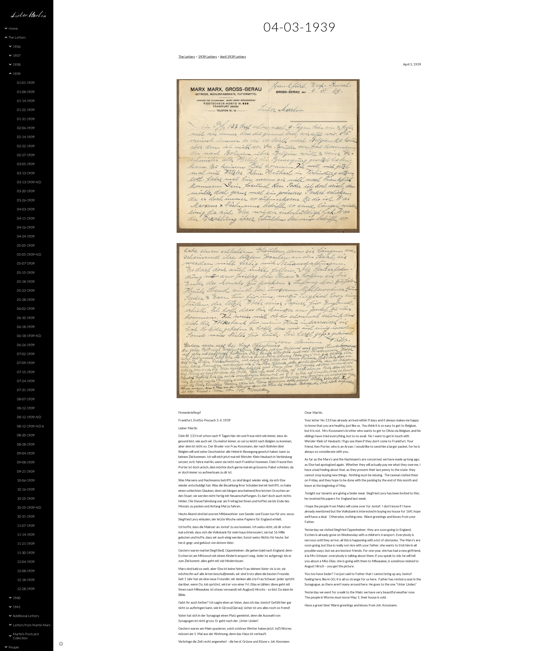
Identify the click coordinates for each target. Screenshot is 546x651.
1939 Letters (207, 56)
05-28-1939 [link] (26, 299)
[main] (300, 26)
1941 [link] (16, 607)
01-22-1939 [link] (26, 110)
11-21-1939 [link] (26, 543)
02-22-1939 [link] (26, 146)
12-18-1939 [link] (26, 580)
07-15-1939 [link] (26, 372)
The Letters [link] (17, 37)
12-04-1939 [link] (26, 561)
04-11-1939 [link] (26, 218)
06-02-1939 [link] (26, 308)
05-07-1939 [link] (26, 263)
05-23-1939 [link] (26, 290)
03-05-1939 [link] (26, 164)
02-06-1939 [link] (26, 128)
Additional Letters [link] (26, 616)
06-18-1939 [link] (26, 327)
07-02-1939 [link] (26, 354)
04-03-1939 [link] (26, 209)
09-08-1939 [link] (26, 462)
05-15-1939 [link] (26, 272)
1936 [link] (16, 46)
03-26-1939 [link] (26, 200)
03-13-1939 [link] (26, 173)
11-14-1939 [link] (26, 534)
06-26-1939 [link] (26, 345)
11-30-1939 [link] (26, 553)
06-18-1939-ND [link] (29, 336)
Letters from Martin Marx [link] (31, 625)
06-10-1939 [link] (26, 318)
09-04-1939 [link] (26, 453)
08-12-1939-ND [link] (29, 417)
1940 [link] (16, 598)
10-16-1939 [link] (26, 489)
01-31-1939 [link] (26, 119)
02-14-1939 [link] (26, 137)
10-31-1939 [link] (26, 516)
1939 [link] (16, 73)
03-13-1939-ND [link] (29, 182)
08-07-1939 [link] (26, 399)
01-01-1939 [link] (26, 82)
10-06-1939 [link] (26, 480)
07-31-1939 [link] (26, 390)
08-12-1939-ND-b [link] (30, 426)
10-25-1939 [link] (26, 498)
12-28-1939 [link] (26, 589)
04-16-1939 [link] (26, 227)
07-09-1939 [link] (26, 363)
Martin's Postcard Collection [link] (26, 636)
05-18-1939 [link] (26, 281)
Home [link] (13, 28)
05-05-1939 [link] (26, 245)
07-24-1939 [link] (26, 381)
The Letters (186, 56)
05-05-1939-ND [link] (29, 254)
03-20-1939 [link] (26, 191)
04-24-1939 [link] (26, 236)
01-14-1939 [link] (26, 101)
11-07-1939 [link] (26, 525)
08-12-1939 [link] (26, 408)
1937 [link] (16, 55)
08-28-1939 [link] (26, 444)
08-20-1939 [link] (26, 435)
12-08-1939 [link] (26, 571)
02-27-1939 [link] (26, 155)
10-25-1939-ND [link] (29, 507)
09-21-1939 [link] (26, 471)
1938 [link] (16, 64)
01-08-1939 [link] (26, 92)
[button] (541, 6)
